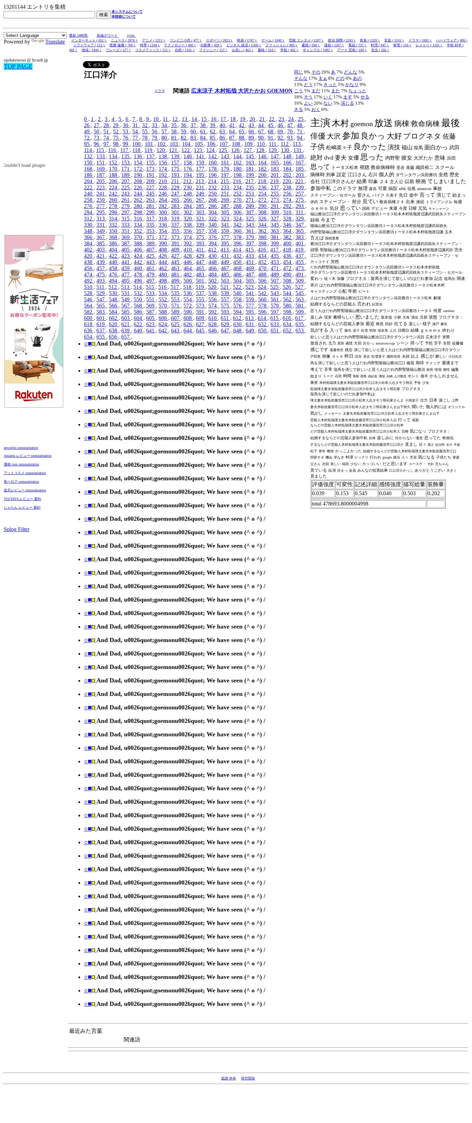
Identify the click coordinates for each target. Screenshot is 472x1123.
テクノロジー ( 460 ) (180, 45)
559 (250, 299)
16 (214, 119)
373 (176, 237)
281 (151, 206)
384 (89, 243)
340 (213, 225)
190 (138, 175)
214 (213, 181)
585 (126, 312)
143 (225, 156)
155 (151, 163)
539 (225, 293)
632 (263, 324)
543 (275, 293)
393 (201, 243)
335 (151, 225)
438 (89, 262)
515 (150, 287)
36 (184, 125)
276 (89, 206)
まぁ (322, 78)
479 (151, 274)
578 (263, 306)
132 (89, 156)
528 (89, 293)
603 (126, 318)
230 (188, 187)
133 (101, 156)
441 (126, 262)
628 (213, 324)
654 (89, 337)
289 (250, 206)
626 (188, 324)
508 (288, 281)
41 (232, 125)
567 (126, 306)
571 (176, 306)
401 (300, 243)
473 (300, 268)
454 (288, 262)
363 (275, 231)
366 (89, 237)
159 (201, 163)
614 (262, 318)
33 (155, 125)
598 (288, 312)
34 (164, 125)
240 (89, 194)
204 (89, 181)
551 (151, 299)
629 (225, 324)
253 (250, 194)
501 (201, 281)
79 (155, 138)
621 (126, 324)
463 (176, 268)
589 (176, 312)
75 (116, 138)
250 (213, 194)
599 (300, 312)
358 (213, 231)
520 (213, 287)
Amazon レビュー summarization (27, 455)
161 (225, 163)
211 (175, 181)
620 (114, 324)
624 (163, 324)
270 (238, 200)
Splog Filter (16, 529)
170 (114, 169)
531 (126, 293)
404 (114, 250)
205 (101, 181)
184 (288, 169)
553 (176, 299)
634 (288, 324)
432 (238, 256)
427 (176, 256)
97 (106, 144)
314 (114, 218)
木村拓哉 (226, 91)
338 (188, 225)
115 (100, 150)
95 (87, 144)
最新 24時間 (78, 35)
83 (193, 138)
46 (280, 125)
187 (101, 175)
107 (224, 144)
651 (275, 330)
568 (138, 306)
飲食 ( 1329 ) (370, 40)
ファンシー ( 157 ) (213, 50)
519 (200, 287)
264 (163, 200)
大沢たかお (252, 91)
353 (151, 231)
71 (300, 131)
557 (225, 299)
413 (225, 250)
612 (238, 318)
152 (114, 163)
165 (275, 163)
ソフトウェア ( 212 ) (89, 45)
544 (288, 293)
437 (300, 256)
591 (201, 312)
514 (138, 287)
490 (288, 274)
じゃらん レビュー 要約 (22, 507)
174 (163, 169)
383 (300, 237)
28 (106, 125)
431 (225, 256)
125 (223, 150)
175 (176, 169)
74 (106, 138)
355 (176, 231)
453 (275, 262)
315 (126, 218)
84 (203, 138)
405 (126, 250)
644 (188, 330)
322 (213, 218)
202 (288, 175)
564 (89, 306)
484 (213, 274)
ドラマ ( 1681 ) (420, 40)
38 (203, 125)
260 (114, 200)
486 (238, 274)
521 (225, 287)
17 (223, 119)
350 (114, 231)
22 (272, 119)
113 (297, 144)
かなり (352, 84)
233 (225, 187)
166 (288, 163)
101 (149, 144)
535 (176, 293)
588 (163, 312)
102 (162, 144)
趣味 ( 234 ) (267, 50)
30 (126, 125)
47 (290, 125)
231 (201, 187)
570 (163, 306)
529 (101, 293)
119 (149, 150)
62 (213, 131)
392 (188, 243)
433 (250, 256)
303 (201, 212)
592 (213, 312)
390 (163, 243)
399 (275, 243)
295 (101, 212)
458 (114, 268)
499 (176, 281)
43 (251, 125)
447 (201, 262)
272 (263, 200)
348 (89, 231)
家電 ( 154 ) (402, 45)
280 (138, 206)
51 (106, 131)
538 (213, 293)
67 (261, 131)
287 (225, 206)
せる (364, 97)
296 (114, 212)
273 (275, 200)
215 (225, 181)
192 (163, 175)
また (335, 90)
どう (308, 84)
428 (188, 256)
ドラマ (159, 91)
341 (225, 225)
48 (300, 125)
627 (201, 324)
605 (151, 318)
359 (225, 231)
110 (261, 144)
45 (271, 125)
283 (176, 206)
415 (250, 250)
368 (114, 237)
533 (151, 293)
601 (101, 318)
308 (263, 212)
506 (263, 281)
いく (327, 97)
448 (213, 262)
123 (199, 150)
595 (250, 312)
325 (250, 218)
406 (138, 250)
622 (138, 324)
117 (125, 150)
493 (101, 281)
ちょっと (357, 90)
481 (176, 274)
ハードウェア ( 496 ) (451, 40)
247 (176, 194)
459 (126, 268)
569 (151, 306)
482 (188, 274)
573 (201, 306)
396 (238, 243)
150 (89, 163)
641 (151, 330)
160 (213, 163)
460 (138, 268)
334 (138, 225)
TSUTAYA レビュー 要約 (22, 499)
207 (126, 181)
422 (114, 256)
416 (262, 250)
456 (89, 268)
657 (126, 337)
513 (126, 287)
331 (101, 225)
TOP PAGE (18, 66)
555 (201, 299)
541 (250, 293)
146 (263, 156)
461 (151, 268)
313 (101, 218)
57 (164, 131)
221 (300, 181)
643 (176, 330)
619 (101, 324)
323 (225, 218)
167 (300, 163)
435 (275, 256)
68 (271, 131)
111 (273, 144)
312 (89, 218)
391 (176, 243)
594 (238, 312)
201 (275, 175)
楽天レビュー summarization (25, 490)
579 (275, 306)
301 (176, 212)
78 (145, 138)
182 (263, 169)
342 (238, 225)
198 (238, 175)
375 (201, 237)
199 (250, 175)
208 (138, 181)
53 (126, 131)
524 (262, 287)
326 (263, 218)
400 (288, 243)
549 (126, 299)
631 (250, 324)
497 (151, 281)
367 (101, 237)
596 (263, 312)
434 (263, 256)
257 (300, 194)
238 (288, 187)
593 (225, 312)
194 (188, 175)
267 (201, 200)
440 (114, 262)
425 (151, 256)
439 (101, 262)
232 (213, 187)
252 (238, 194)
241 (101, 194)
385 (101, 243)
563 (300, 299)
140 (188, 156)
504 (238, 281)
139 (176, 156)
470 (263, 268)
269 (225, 200)
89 (251, 138)
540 (238, 293)
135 (126, 156)
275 (300, 200)
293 (300, 206)
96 (97, 144)
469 (250, 268)
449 (225, 262)
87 (232, 138)
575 (225, 306)
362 (263, 231)
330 (89, 225)
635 (300, 324)
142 (213, 156)
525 (275, 287)
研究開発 (248, 1078)
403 (101, 250)
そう (308, 97)
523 (250, 287)
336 (163, 225)
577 (250, 306)
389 (151, 243)
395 (225, 243)
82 (184, 138)
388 (138, 243)
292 (288, 206)
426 (163, 256)
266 (188, 200)
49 (87, 131)
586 (138, 312)
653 (300, 330)
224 (114, 187)
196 (213, 175)
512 (113, 287)
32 (145, 125)
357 (201, 231)
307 (250, 212)
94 (300, 138)
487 (250, 274)
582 (89, 312)
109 (249, 144)
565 (101, 306)
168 (89, 169)
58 (174, 131)
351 (126, 231)
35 (174, 125)
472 (288, 268)
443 (151, 262)
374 (188, 237)
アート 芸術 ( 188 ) (352, 50)
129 (273, 150)
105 (199, 144)
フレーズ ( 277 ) (118, 50)
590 (188, 312)
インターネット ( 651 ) (89, 40)
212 (188, 181)
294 (89, 212)
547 (101, 299)
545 (300, 293)
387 (126, 243)
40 (222, 125)
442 (138, 262)
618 (89, 324)
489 (275, 274)
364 (288, 231)
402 (89, 250)
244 (138, 194)
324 (238, 218)
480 (163, 274)
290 (263, 206)
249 (201, 194)
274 (288, 200)
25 (301, 119)
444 (163, 262)
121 (174, 150)
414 (238, 250)
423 (126, 256)
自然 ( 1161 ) (185, 50)
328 (288, 218)
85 (213, 138)
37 (193, 125)
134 (114, 156)
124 (211, 150)
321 (201, 218)
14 (194, 119)
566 (114, 306)
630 (238, 324)
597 (275, 312)
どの (340, 78)
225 (126, 187)
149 (300, 156)
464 (188, 268)
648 (238, 330)
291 (275, 206)
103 (174, 144)
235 (250, 187)
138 (163, 156)
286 (213, 206)
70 (290, 131)
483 (201, 274)
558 (238, 299)
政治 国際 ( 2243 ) (342, 40)
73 (97, 138)
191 (151, 175)
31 (135, 125)
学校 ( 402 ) (289, 50)
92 (280, 138)
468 (238, 268)
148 (288, 156)
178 (213, 169)
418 (287, 250)
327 (275, 218)
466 (213, 268)
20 (252, 119)
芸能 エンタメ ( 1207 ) (306, 40)
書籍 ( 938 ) (311, 45)
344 (263, 225)
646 (213, 330)
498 (163, 281)
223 (101, 187)
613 (250, 318)
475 (101, 274)
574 (213, 306)
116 (112, 150)
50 (97, 131)
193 (176, 175)
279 (126, 206)
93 (290, 138)
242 (114, 194)
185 (300, 169)
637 (101, 330)
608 (188, 318)
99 (126, 144)
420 (89, 256)
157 (176, 163)
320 (188, 218)
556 (213, 299)
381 (275, 237)
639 (126, 330)
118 (137, 150)
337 (176, 225)
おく (315, 109)
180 (238, 169)
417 (275, 250)
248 (188, 194)
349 (101, 231)
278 (114, 206)
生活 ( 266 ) (380, 50)
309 (275, 212)
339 (201, 225)
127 (248, 150)
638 (114, 330)
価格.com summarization (21, 464)
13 (185, 119)
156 (163, 163)
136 (138, 156)
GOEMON (280, 91)
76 (126, 138)
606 (163, 318)
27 (97, 125)
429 (201, 256)
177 (201, 169)
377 (225, 237)
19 (243, 119)
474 (89, 274)
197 (225, 175)
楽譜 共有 (228, 1078)
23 (282, 119)
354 (163, 231)
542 (263, 293)
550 (138, 299)
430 (213, 256)
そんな (301, 78)
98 (116, 144)
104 (187, 144)
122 (186, 150)
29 (116, 125)
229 (176, 187)
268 (213, 200)
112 (285, 144)
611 (225, 318)
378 (238, 237)
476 (114, 274)
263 (151, 200)
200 (263, 175)
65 (242, 131)
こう (298, 90)
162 (238, 163)
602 (114, 318)
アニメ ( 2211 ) (154, 40)
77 (135, 138)
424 (138, 256)
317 (151, 218)
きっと (330, 84)
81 (174, 138)
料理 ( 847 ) (380, 45)
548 (114, 299)
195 (201, 175)
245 (151, 194)
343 (250, 225)
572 (188, 306)
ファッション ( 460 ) (281, 45)
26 (87, 125)
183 (275, 169)
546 (89, 299)
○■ (88, 343)
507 (275, 281)
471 (275, 268)
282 (163, 206)
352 (138, 231)
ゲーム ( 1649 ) (273, 40)
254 (263, 194)
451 (250, 262)
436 (288, 256)
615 (275, 318)
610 (213, 318)
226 (138, 187)
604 (138, 318)
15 (204, 119)
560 (263, 299)
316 (138, 218)
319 (176, 218)
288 (238, 206)
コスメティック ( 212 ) (153, 50)
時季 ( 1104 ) (150, 45)
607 (176, 318)
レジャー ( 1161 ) (429, 45)
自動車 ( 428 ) (211, 45)
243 (126, 194)
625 (176, 324)
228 (163, 187)
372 (163, 237)
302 (188, 212)
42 (242, 125)
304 (213, 212)
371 (151, 237)
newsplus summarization (21, 448)
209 (151, 181)
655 (101, 337)
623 (151, 324)
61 (203, 131)
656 (114, 337)
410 (188, 250)
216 (238, 181)
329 (300, 218)
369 (126, 237)
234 (238, 187)
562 (288, 299)
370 (138, 237)
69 (280, 131)
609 (201, 318)
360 (238, 231)
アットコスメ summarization (25, 473)
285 (201, 206)
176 (188, 169)
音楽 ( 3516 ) (394, 40)
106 (212, 144)
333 (126, 225)
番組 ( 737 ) (357, 45)
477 (126, 274)
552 (163, 299)
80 (164, 138)
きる (298, 109)
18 (233, 119)
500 (188, 281)
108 (237, 144)
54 (135, 131)
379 (250, 237)
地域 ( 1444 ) (92, 50)
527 (300, 287)
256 (288, 194)
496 (138, 281)
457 (101, 268)
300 (163, 212)
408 (163, 250)
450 (238, 262)
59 (184, 131)
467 (225, 268)
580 (288, 306)
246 (163, 194)
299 (151, 212)
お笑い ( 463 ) (243, 50)
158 (188, 163)
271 (250, 200)
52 (116, 131)
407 (151, 250)
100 (137, 144)
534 (163, 293)
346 (288, 225)
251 (225, 194)
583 (101, 312)
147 (275, 156)
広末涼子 (203, 91)
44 (261, 125)
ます (347, 97)
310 (288, 212)
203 (300, 175)
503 (225, 281)
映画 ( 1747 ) (247, 40)
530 (114, 293)
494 (114, 281)
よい (308, 103)
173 (151, 169)
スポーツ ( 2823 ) (219, 40)
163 (250, 163)
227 (151, 187)
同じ (298, 72)
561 (275, 299)
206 (114, 181)
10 (156, 119)
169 (101, 169)
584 (114, 312)
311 (300, 212)
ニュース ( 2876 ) (124, 40)
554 (188, 299)
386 (114, 243)
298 (138, 212)
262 (138, 200)
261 (126, 200)
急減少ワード (108, 35)
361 (250, 231)
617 (300, 318)
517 (175, 287)
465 (201, 268)
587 (151, 312)
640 (138, 330)
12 (175, 119)
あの (357, 78)
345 (275, 225)
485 (225, 274)
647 (225, 330)
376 (213, 237)
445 (176, 262)
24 (291, 119)
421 (101, 256)
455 (300, 262)
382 (288, 237)
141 (201, 156)
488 (263, 274)
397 (250, 243)
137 (151, 156)
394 (213, 243)
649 (250, 330)
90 (261, 138)
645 (201, 330)
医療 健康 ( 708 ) (123, 45)
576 (238, 306)
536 (188, 293)
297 (126, 212)
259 (101, 200)
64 (232, 131)
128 (261, 150)
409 (176, 250)
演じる (347, 103)
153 (126, 163)
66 (251, 131)
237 (275, 187)
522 (238, 287)
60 (193, 131)
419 (300, 250)
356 (188, 231)
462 (163, 268)
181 (250, 169)
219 (275, 181)
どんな (350, 72)
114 (88, 150)
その (315, 72)
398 (263, 243)
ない (327, 103)
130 (286, 150)
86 (222, 138)
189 (126, 175)
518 (188, 287)
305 (225, 212)
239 (300, 187)
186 (89, 175)
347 (300, 225)
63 (222, 131)
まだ (315, 90)
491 (300, 274)
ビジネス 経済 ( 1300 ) (243, 45)
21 (262, 119)
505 (250, 281)
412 (213, 250)
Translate (55, 42)
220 (287, 181)
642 (163, 330)
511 (101, 287)
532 (138, 293)
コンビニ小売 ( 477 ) (186, 40)
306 (238, 212)
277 (101, 206)
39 (213, 125)
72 (87, 138)
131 (298, 150)
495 (126, 281)
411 (200, 250)
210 (163, 181)
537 (201, 293)
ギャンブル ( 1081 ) (318, 50)
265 (176, 200)
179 (225, 169)
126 (236, 150)
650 (263, 330)
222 (89, 187)
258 (89, 200)
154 (138, 163)
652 (288, 330)
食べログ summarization (21, 481)
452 (263, 262)
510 (89, 287)
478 (138, 274)
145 (250, 156)
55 (145, 131)
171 (126, 169)
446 (188, 262)
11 (166, 119)
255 (275, 194)
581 (300, 306)
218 (262, 181)
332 (114, 225)
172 (138, 169)
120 (161, 150)
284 (188, 206)
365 (300, 231)
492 (89, 281)
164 (263, 163)
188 (114, 175)
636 (89, 330)
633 (275, 324)
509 (300, 281)
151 (101, 163)
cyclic (131, 35)
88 (242, 138)
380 (263, 237)
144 (238, 156)
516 (163, 287)
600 (89, 318)
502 (213, 281)
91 (271, 138)
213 (200, 181)
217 (250, 181)
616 (287, 318)
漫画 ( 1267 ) (334, 45)
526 (287, 287)
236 (263, 187)
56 (155, 131)
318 (163, 218)
